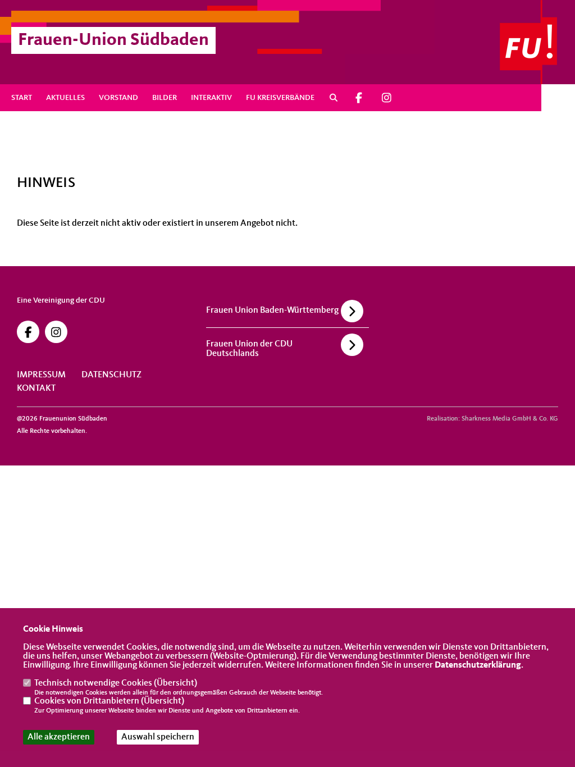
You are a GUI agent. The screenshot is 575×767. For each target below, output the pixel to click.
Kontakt (36, 388)
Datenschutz (111, 375)
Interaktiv (211, 98)
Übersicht (175, 683)
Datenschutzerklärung (478, 665)
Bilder (164, 98)
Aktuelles (65, 98)
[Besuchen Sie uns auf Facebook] (359, 97)
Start (21, 98)
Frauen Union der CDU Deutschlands (249, 349)
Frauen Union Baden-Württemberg (272, 310)
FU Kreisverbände (280, 98)
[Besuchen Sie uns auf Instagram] (386, 97)
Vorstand (118, 98)
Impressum (41, 375)
